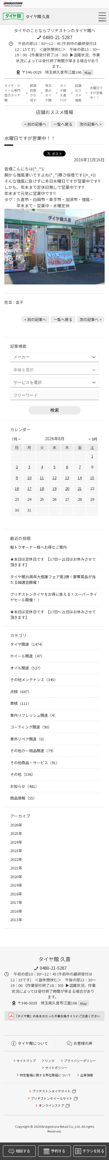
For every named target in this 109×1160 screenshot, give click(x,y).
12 (54, 477)
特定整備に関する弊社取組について (45, 1075)
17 (29, 488)
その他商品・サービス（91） (35, 762)
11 (42, 477)
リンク (50, 1060)
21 (80, 488)
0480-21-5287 (57, 37)
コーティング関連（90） (31, 727)
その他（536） (22, 774)
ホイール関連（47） (27, 656)
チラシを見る (93, 1151)
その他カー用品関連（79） (33, 750)
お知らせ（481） (24, 786)
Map (88, 72)
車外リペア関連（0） (28, 739)
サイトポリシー (56, 1067)
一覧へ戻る (62, 124)
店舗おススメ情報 (78, 92)
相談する (23, 1151)
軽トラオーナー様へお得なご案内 (38, 547)
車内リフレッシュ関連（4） (34, 715)
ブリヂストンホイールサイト (51, 1098)
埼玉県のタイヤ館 (48, 92)
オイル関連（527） (26, 668)
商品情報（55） (23, 798)
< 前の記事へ (35, 124)
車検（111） (20, 703)
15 (92, 477)
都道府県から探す (33, 92)
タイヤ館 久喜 (37, 16)
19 (54, 488)
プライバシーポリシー (80, 1060)
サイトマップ (26, 1060)
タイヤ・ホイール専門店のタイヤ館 (12, 92)
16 (17, 488)
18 (42, 488)
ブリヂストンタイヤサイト (51, 1091)
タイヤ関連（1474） (27, 644)
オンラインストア (51, 1105)
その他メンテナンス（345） (34, 679)
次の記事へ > (91, 124)
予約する (58, 1151)
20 (67, 488)
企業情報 (86, 1075)
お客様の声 (83, 1043)
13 (67, 477)
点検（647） (20, 691)
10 (29, 477)
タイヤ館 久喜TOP (63, 92)
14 (80, 477)
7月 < (16, 439)
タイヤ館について (33, 1043)
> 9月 (92, 439)
